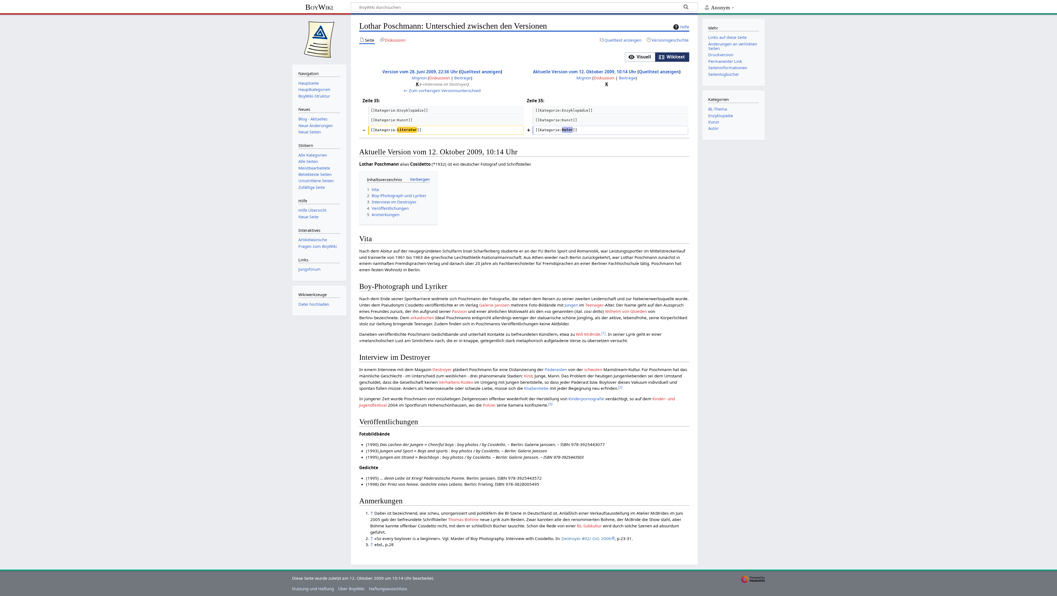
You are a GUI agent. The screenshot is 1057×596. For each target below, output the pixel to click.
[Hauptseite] (319, 39)
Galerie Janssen (494, 305)
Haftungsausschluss (388, 588)
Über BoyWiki (351, 588)
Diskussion (439, 77)
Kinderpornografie (586, 398)
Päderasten (556, 369)
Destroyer (442, 369)
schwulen (593, 369)
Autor (713, 128)
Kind (528, 375)
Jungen (571, 305)
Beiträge (462, 77)
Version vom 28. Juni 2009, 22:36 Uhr (420, 71)
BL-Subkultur (589, 525)
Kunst (713, 122)
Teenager (594, 305)
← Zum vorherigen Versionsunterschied (442, 90)
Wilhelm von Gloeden (626, 311)
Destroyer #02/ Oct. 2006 (586, 538)
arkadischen (422, 317)
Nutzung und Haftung (313, 588)
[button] (640, 57)
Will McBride (588, 334)
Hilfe (684, 26)
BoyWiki (319, 7)
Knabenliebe (536, 388)
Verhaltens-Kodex (456, 382)
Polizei (489, 405)
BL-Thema (717, 109)
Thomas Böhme (463, 519)
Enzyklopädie (720, 115)
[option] (640, 56)
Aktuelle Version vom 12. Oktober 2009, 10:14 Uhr (584, 71)
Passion (459, 311)
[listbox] (657, 57)
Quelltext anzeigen (481, 71)
